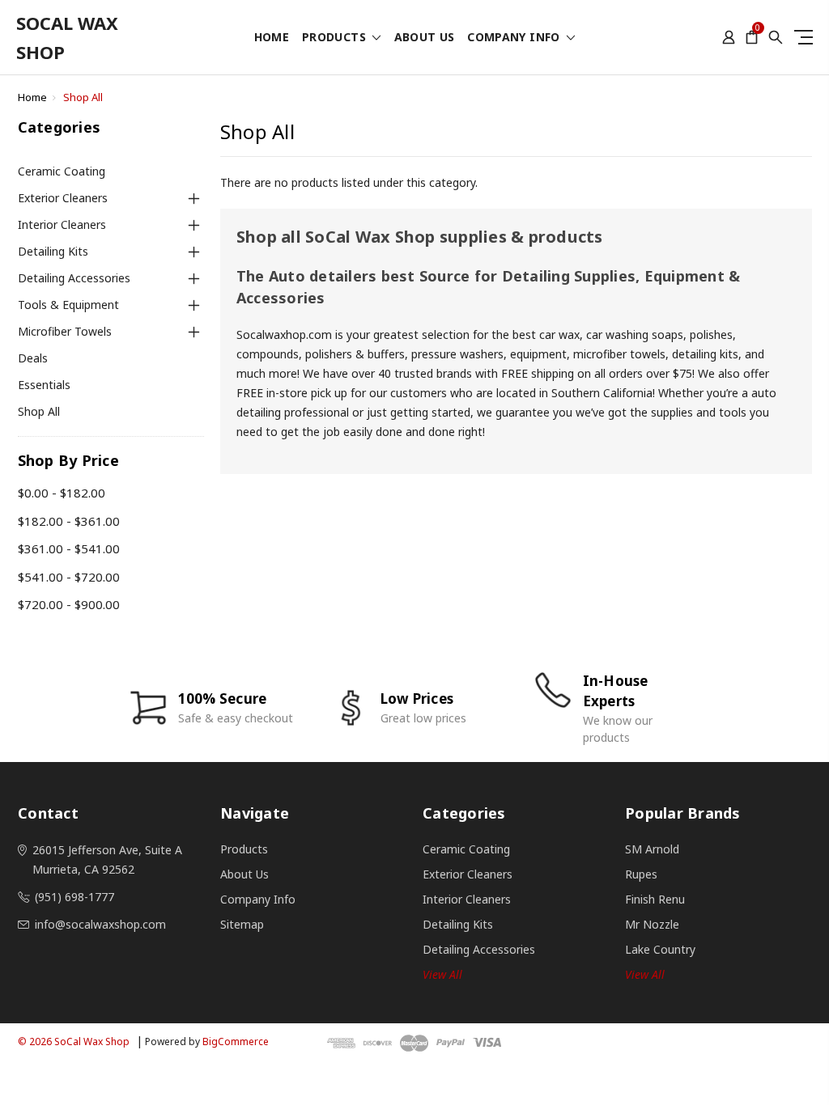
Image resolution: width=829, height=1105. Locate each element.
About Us (424, 38)
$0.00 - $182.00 (61, 493)
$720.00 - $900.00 (69, 604)
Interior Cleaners (62, 224)
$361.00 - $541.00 (69, 548)
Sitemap (242, 924)
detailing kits (705, 354)
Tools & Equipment (68, 304)
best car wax (546, 334)
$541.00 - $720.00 (69, 577)
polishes (711, 334)
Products (335, 38)
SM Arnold (652, 849)
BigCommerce (235, 1041)
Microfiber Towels (65, 331)
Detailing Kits (53, 251)
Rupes (641, 874)
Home (271, 38)
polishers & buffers (353, 354)
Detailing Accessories (74, 278)
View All (645, 974)
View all (442, 974)
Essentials (44, 384)
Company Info (515, 38)
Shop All (83, 97)
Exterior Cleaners (63, 197)
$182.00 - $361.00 (69, 521)
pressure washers (457, 354)
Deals (33, 358)
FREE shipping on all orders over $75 (596, 373)
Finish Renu (655, 899)
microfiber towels (619, 354)
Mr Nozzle (652, 924)
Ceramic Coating (61, 171)
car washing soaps (634, 334)
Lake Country (660, 949)
